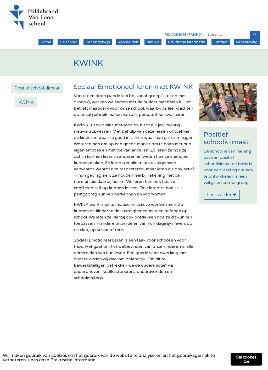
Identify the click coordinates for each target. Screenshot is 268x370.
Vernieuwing (247, 42)
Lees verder (220, 194)
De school (68, 42)
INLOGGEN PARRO (182, 34)
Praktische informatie (186, 42)
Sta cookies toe (246, 359)
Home (46, 42)
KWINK (26, 102)
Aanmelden (128, 42)
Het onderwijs (98, 42)
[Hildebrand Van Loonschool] (33, 17)
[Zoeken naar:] (227, 34)
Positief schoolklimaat (37, 88)
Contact (221, 42)
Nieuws (153, 42)
